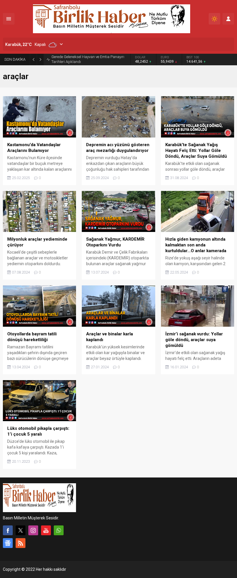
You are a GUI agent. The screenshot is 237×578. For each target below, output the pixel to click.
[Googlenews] (8, 546)
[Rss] (20, 546)
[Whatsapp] (59, 533)
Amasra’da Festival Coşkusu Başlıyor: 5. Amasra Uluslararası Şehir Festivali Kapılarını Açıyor (89, 61)
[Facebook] (8, 533)
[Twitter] (20, 533)
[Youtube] (46, 533)
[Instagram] (33, 533)
